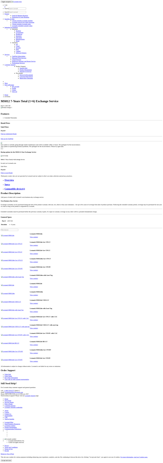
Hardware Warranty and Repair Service (24, 61)
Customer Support (10, 406)
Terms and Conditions (11, 447)
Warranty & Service (25, 71)
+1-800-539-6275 (9, 390)
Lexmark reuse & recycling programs (23, 22)
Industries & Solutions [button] (11, 27)
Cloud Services (16, 59)
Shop (6, 83)
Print (17, 49)
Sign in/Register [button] (9, 85)
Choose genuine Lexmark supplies (22, 20)
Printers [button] (7, 14)
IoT (17, 44)
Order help (8, 374)
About (6, 410)
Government (19, 32)
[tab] (83, 180)
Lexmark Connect (10, 425)
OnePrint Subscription (18, 56)
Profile (14, 88)
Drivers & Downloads (26, 75)
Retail (17, 41)
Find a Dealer (9, 404)
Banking (18, 31)
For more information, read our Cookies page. (134, 457)
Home (6, 95)
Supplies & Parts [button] (9, 19)
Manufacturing (20, 39)
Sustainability (9, 415)
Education (19, 37)
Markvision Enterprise (26, 78)
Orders (14, 90)
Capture (18, 51)
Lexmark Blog (9, 422)
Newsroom (8, 400)
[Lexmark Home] (17, 1)
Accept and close (6, 460)
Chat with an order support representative (17, 379)
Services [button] (7, 54)
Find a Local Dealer (7, 173)
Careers (7, 412)
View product (34, 237)
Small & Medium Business (20, 15)
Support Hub (23, 68)
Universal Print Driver (26, 76)
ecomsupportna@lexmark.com (14, 392)
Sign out (14, 91)
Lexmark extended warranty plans (22, 26)
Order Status (8, 376)
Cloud (18, 46)
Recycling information (11, 378)
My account (15, 86)
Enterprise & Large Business (20, 17)
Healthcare (19, 34)
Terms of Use (9, 449)
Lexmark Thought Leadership (13, 407)
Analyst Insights (9, 419)
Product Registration (26, 70)
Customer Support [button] (10, 65)
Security (18, 48)
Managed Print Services (19, 58)
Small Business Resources (12, 424)
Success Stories (9, 402)
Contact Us (8, 414)
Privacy (7, 445)
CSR (6, 417)
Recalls (7, 451)
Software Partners (21, 53)
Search (7, 8)
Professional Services (18, 63)
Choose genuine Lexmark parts (21, 24)
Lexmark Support (30, 396)
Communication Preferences (13, 429)
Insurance (19, 36)
